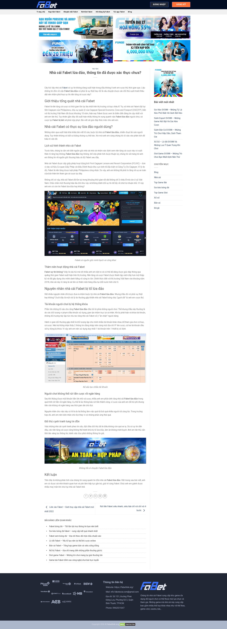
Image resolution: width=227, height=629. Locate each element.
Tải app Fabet (119, 12)
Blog (130, 12)
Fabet (65, 87)
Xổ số (156, 197)
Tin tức (95, 69)
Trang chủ (41, 12)
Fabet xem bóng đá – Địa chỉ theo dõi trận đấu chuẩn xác (75, 536)
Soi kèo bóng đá (161, 187)
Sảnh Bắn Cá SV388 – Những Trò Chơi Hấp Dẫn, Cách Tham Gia (167, 133)
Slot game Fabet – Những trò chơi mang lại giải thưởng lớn (75, 555)
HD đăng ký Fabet (103, 12)
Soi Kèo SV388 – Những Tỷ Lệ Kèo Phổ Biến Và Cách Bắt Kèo (168, 111)
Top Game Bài (160, 182)
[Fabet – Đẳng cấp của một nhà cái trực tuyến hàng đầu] (50, 4)
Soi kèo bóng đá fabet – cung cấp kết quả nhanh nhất (73, 531)
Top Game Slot (160, 192)
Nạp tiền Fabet (54, 12)
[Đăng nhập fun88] (152, 51)
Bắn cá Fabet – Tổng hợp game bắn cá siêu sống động (74, 545)
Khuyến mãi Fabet (71, 12)
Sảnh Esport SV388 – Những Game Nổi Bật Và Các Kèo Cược (167, 121)
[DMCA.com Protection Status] (127, 624)
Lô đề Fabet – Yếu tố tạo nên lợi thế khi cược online (72, 540)
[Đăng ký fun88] (168, 82)
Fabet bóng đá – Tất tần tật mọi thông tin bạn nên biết (74, 526)
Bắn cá (157, 203)
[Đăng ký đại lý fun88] (75, 27)
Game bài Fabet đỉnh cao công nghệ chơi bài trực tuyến (74, 560)
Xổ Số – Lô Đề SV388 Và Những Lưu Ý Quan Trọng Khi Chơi (167, 145)
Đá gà (156, 208)
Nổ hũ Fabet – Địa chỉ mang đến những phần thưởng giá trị (75, 550)
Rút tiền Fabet (86, 12)
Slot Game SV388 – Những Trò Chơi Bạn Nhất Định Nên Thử (168, 155)
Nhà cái (157, 177)
